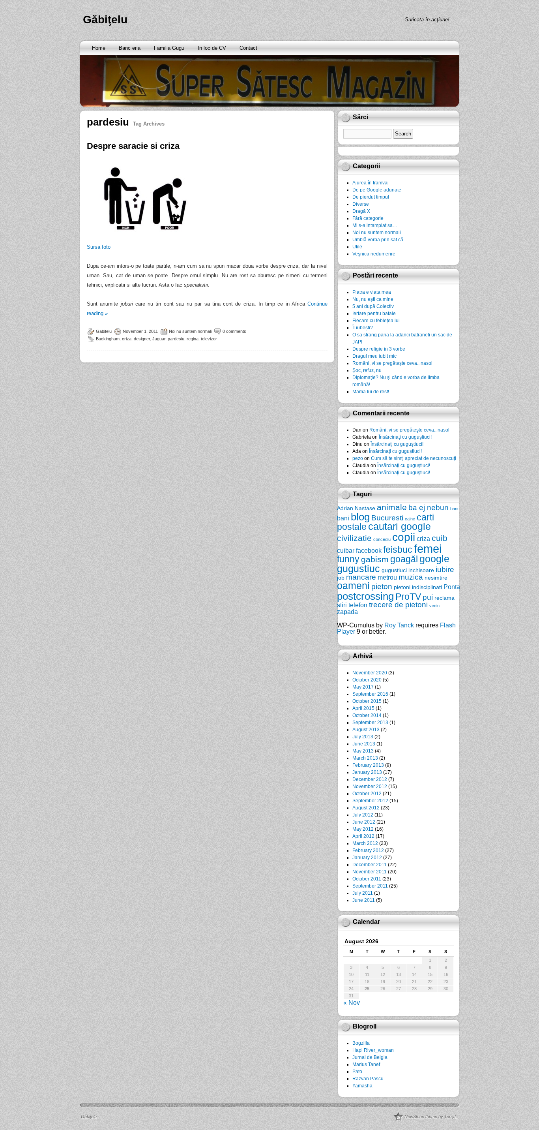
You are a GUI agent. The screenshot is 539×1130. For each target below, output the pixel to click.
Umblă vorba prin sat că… (380, 239)
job (340, 577)
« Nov (351, 1002)
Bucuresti (387, 518)
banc (455, 508)
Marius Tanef (366, 1064)
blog (360, 517)
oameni (353, 585)
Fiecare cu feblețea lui (376, 320)
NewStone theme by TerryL (430, 1116)
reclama (444, 598)
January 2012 (367, 857)
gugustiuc (358, 568)
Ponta (452, 586)
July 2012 (362, 815)
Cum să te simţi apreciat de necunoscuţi (413, 458)
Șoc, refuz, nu (367, 370)
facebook (369, 550)
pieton (381, 586)
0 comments (234, 331)
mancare (361, 577)
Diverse (360, 204)
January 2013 (367, 772)
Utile (357, 247)
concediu (382, 539)
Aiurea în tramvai (370, 183)
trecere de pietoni (398, 605)
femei (428, 548)
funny (348, 559)
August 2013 (366, 729)
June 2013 (363, 744)
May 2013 (363, 751)
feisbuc (397, 549)
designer (142, 338)
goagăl (404, 559)
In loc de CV (212, 48)
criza (126, 338)
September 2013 (370, 722)
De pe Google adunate (376, 190)
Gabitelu (104, 331)
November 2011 (369, 872)
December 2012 (369, 779)
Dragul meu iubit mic (374, 356)
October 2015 (367, 701)
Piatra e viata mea (371, 292)
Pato (357, 1071)
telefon (357, 604)
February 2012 (368, 850)
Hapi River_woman (373, 1050)
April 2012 (363, 836)
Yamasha (362, 1086)
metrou (387, 577)
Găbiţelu (105, 19)
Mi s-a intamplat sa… (374, 225)
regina (192, 338)
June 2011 (363, 900)
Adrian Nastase (356, 508)
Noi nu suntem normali (190, 331)
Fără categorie (368, 218)
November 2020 (369, 673)
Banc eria (129, 48)
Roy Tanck (399, 625)
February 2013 (368, 765)
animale (392, 507)
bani (343, 518)
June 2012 (363, 822)
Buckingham (108, 338)
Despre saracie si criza (133, 146)
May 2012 (363, 829)
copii (403, 537)
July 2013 (362, 737)
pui (428, 597)
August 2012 (366, 808)
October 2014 (367, 715)
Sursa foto (98, 247)
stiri (342, 604)
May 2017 (363, 687)
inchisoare (421, 570)
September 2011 (370, 886)
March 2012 (365, 843)
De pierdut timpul (370, 197)
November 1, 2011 (140, 331)
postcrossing (365, 596)
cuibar (345, 550)
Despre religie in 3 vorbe (378, 349)
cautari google (399, 526)
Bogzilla (361, 1043)
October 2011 (366, 879)
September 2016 (370, 694)
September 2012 (370, 800)
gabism (375, 559)
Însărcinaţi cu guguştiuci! (405, 437)
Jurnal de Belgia (369, 1057)
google (434, 559)
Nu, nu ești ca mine (372, 299)
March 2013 (365, 758)
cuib (439, 537)
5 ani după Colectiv (373, 306)
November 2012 (369, 786)
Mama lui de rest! (370, 391)
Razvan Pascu (368, 1078)
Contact (248, 48)
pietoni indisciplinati (418, 587)
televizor (209, 338)
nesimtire (436, 577)
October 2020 (367, 680)
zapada (347, 611)
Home (98, 48)
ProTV (408, 596)
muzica (411, 577)
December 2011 (369, 864)
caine (410, 518)
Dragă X (361, 211)
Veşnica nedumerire (373, 254)
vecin (434, 605)
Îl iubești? (362, 327)
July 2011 (362, 893)
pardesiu (176, 338)
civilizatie (354, 537)
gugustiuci (394, 570)
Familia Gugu (169, 48)
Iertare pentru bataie (374, 313)
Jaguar (158, 338)
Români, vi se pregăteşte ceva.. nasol (392, 363)
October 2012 (367, 793)
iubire (445, 569)
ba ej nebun (428, 507)
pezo (357, 458)
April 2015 (363, 708)
